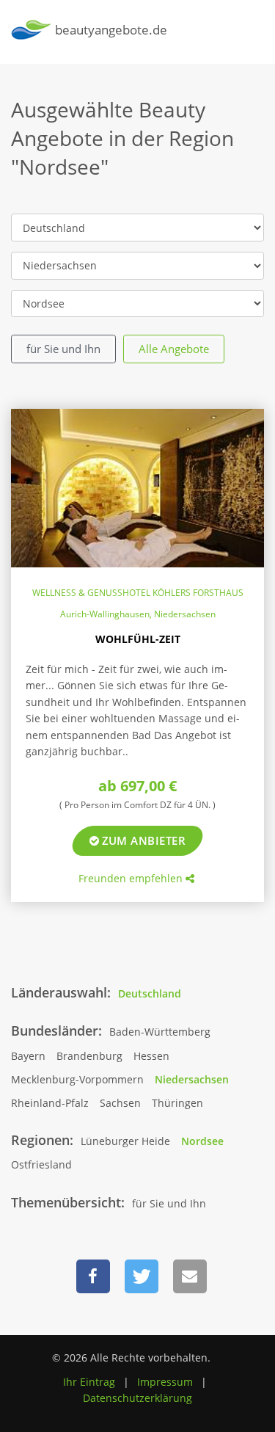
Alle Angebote (174, 348)
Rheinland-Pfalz (50, 1103)
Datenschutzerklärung (137, 1398)
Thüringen (177, 1103)
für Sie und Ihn (63, 348)
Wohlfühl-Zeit (137, 639)
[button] (93, 1276)
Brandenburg (89, 1056)
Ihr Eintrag (89, 1382)
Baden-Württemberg (159, 1032)
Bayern (28, 1056)
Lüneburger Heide (125, 1141)
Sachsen (120, 1103)
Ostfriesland (41, 1164)
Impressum (165, 1382)
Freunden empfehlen (132, 878)
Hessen (151, 1056)
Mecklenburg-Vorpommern (77, 1079)
